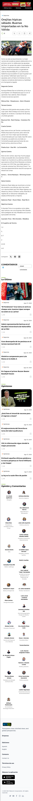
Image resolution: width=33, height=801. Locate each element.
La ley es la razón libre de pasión (14, 475)
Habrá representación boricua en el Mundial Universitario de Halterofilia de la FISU (16, 326)
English (4, 749)
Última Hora (7, 8)
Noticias (18, 8)
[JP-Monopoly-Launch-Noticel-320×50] (16, 4)
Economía (28, 8)
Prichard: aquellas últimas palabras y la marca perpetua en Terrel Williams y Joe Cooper (16, 460)
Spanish (4, 746)
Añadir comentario (23, 266)
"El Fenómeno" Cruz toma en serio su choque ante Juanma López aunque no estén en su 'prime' (16, 309)
